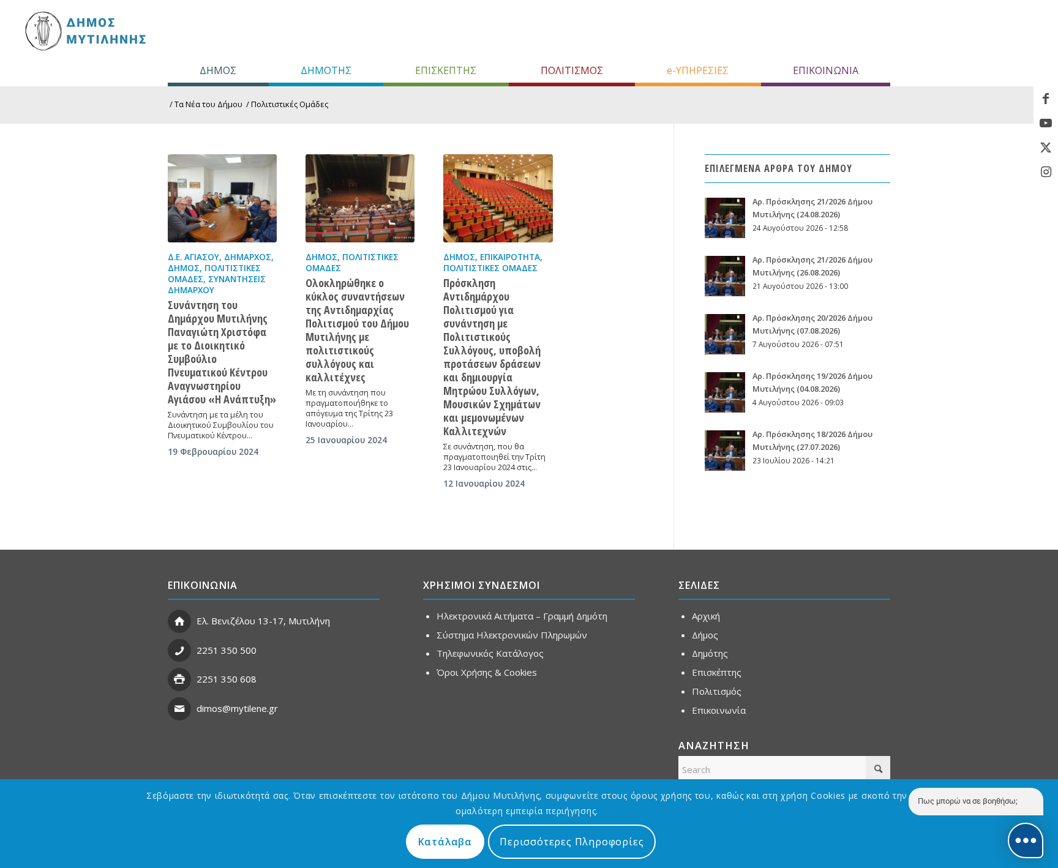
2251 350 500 (227, 650)
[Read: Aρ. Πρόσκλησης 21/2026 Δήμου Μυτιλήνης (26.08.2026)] (725, 276)
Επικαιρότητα (510, 257)
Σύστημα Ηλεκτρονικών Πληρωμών (512, 635)
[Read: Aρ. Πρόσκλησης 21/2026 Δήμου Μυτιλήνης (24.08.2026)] (725, 218)
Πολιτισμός (716, 691)
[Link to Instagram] (1046, 172)
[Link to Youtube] (1046, 123)
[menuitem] (218, 70)
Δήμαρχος (247, 257)
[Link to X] (1046, 147)
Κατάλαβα (445, 841)
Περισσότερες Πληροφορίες (571, 841)
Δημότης (710, 653)
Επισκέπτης (716, 672)
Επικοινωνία (719, 710)
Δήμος (184, 268)
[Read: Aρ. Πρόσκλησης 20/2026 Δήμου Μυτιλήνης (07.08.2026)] (725, 334)
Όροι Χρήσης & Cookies (487, 672)
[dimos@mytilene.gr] (179, 708)
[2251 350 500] (179, 650)
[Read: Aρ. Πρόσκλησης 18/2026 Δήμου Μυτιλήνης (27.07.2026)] (725, 450)
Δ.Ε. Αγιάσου (193, 257)
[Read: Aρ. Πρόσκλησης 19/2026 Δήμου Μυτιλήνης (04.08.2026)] (725, 392)
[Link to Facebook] (1046, 98)
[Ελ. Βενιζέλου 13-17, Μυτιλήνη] (179, 621)
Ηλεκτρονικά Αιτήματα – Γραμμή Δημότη (522, 616)
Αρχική (706, 616)
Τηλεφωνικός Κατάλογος (490, 653)
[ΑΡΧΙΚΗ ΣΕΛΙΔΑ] (84, 30)
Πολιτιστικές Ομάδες (490, 268)
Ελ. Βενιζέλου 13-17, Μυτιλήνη (263, 621)
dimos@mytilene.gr (237, 708)
